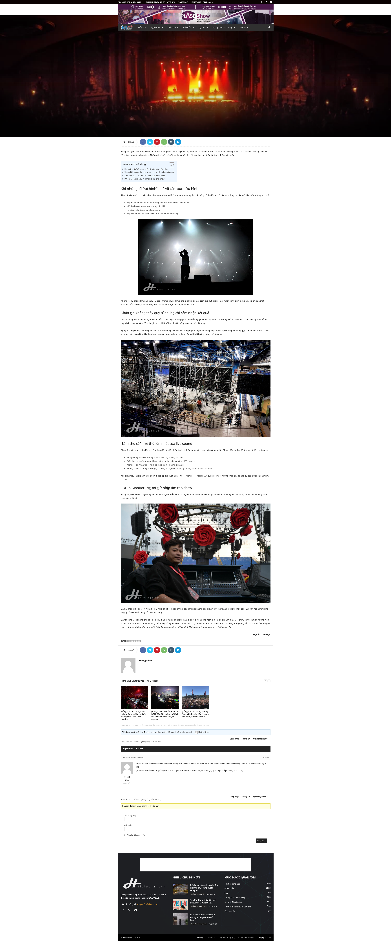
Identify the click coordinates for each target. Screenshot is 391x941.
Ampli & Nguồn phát (233, 902)
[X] (266, 2)
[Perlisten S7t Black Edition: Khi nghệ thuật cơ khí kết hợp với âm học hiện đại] (180, 919)
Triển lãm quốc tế (197, 894)
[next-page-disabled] (268, 680)
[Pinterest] (157, 142)
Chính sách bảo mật (246, 937)
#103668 (266, 757)
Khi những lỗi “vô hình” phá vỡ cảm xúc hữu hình (146, 169)
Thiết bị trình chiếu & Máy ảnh (238, 907)
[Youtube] (271, 2)
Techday (207, 2)
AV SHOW (171, 2)
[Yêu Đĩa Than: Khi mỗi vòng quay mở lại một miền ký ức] (180, 904)
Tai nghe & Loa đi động (235, 897)
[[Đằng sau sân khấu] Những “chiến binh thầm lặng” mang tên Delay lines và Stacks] (195, 697)
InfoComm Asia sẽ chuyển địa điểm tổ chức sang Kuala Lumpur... (204, 888)
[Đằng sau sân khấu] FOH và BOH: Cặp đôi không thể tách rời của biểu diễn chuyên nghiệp (164, 715)
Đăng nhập (234, 739)
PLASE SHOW (183, 2)
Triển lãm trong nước (199, 906)
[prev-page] (265, 680)
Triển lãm (171, 27)
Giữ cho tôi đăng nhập (136, 835)
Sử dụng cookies (264, 937)
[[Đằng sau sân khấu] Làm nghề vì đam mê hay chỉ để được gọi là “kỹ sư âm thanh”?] (134, 697)
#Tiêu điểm (229, 888)
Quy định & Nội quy (227, 937)
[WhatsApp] (164, 142)
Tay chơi (201, 27)
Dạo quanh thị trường (222, 27)
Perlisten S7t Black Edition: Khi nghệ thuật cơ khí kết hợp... (202, 917)
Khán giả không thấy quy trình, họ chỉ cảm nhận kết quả (149, 172)
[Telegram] (178, 142)
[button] (269, 27)
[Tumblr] (171, 142)
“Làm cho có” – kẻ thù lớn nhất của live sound (144, 176)
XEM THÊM (152, 680)
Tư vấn (242, 27)
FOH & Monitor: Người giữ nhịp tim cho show (144, 179)
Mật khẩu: (128, 825)
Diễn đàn (142, 27)
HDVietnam (196, 2)
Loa (226, 893)
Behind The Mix (134, 641)
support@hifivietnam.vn (147, 904)
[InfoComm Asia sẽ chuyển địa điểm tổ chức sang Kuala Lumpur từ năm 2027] (180, 889)
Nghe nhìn (155, 27)
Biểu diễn (187, 27)
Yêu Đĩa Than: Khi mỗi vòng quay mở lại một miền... (203, 901)
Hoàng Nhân (128, 122)
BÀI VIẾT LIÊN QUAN (133, 680)
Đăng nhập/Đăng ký (155, 2)
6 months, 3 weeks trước (180, 732)
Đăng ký (246, 739)
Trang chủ (124, 725)
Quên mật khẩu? (260, 739)
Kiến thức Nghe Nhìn (141, 91)
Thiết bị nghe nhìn (232, 884)
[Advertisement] (195, 864)
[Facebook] (262, 2)
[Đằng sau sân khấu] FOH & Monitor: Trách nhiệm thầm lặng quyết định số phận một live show (200, 770)
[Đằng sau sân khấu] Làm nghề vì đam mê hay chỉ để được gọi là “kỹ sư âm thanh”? (133, 715)
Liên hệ (200, 937)
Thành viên (211, 937)
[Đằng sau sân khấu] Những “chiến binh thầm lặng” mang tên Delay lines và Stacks (195, 714)
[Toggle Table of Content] (170, 164)
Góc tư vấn (126, 91)
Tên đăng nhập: (130, 816)
